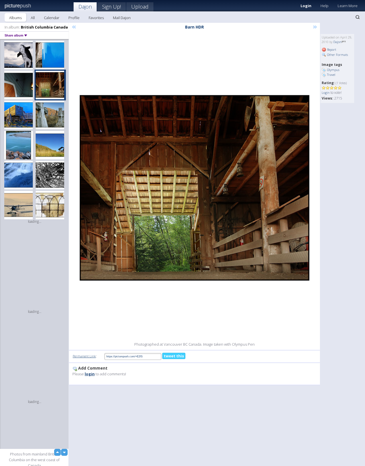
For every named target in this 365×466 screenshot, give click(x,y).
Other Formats (337, 54)
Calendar (51, 17)
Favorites (96, 17)
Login (306, 5)
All (33, 17)
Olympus (333, 70)
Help (324, 5)
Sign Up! (111, 6)
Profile (74, 17)
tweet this (174, 355)
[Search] (357, 17)
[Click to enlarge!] (194, 187)
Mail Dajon (122, 17)
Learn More (348, 5)
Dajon (85, 6)
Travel (331, 74)
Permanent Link (84, 356)
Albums (15, 17)
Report (331, 49)
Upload (140, 6)
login (90, 373)
